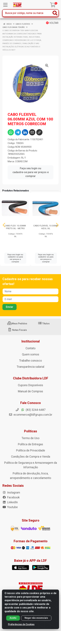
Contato (30, 348)
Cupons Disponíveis (30, 385)
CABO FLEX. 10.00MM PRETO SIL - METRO (15, 227)
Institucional (30, 341)
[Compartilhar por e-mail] (32, 132)
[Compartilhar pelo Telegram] (18, 132)
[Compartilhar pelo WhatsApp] (11, 132)
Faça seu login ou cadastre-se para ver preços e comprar (31, 172)
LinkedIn (12, 502)
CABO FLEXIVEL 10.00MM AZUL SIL (45, 227)
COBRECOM (21, 161)
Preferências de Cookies (21, 624)
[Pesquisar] (55, 13)
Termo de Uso (30, 438)
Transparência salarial (30, 366)
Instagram (13, 492)
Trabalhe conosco (30, 360)
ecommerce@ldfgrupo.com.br (32, 414)
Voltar (53, 22)
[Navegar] (4, 225)
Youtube (12, 507)
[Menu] (5, 5)
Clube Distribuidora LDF (30, 378)
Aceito (13, 618)
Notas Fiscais (19, 330)
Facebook (13, 497)
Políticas (30, 431)
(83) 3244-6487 (35, 409)
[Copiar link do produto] (39, 132)
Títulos (46, 323)
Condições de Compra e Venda (30, 456)
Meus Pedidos (19, 323)
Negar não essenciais (36, 618)
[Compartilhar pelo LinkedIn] (25, 132)
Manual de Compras (30, 391)
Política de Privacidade (30, 450)
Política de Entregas (30, 444)
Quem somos (30, 354)
